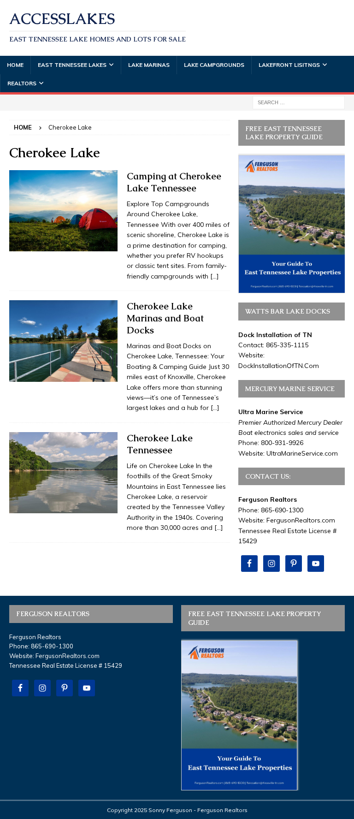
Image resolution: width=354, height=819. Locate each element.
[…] (214, 276)
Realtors (21, 83)
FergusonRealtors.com (300, 520)
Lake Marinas (149, 64)
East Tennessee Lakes (72, 64)
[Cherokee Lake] (63, 210)
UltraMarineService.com (302, 453)
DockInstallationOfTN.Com (278, 366)
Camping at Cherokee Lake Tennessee (174, 182)
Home (15, 64)
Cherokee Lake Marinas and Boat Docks (165, 318)
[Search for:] (299, 102)
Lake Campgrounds (214, 64)
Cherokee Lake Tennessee (160, 444)
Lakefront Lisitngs (289, 64)
